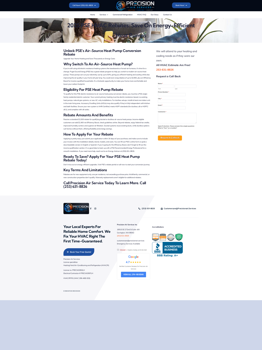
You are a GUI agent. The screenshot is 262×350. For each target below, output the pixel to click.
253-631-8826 (164, 69)
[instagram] (95, 208)
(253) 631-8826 (123, 236)
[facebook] (91, 208)
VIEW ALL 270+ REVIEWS (133, 274)
